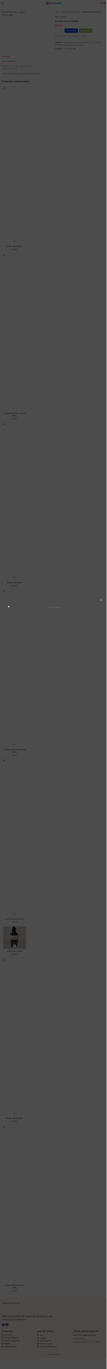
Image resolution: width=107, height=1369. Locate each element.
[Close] (101, 600)
